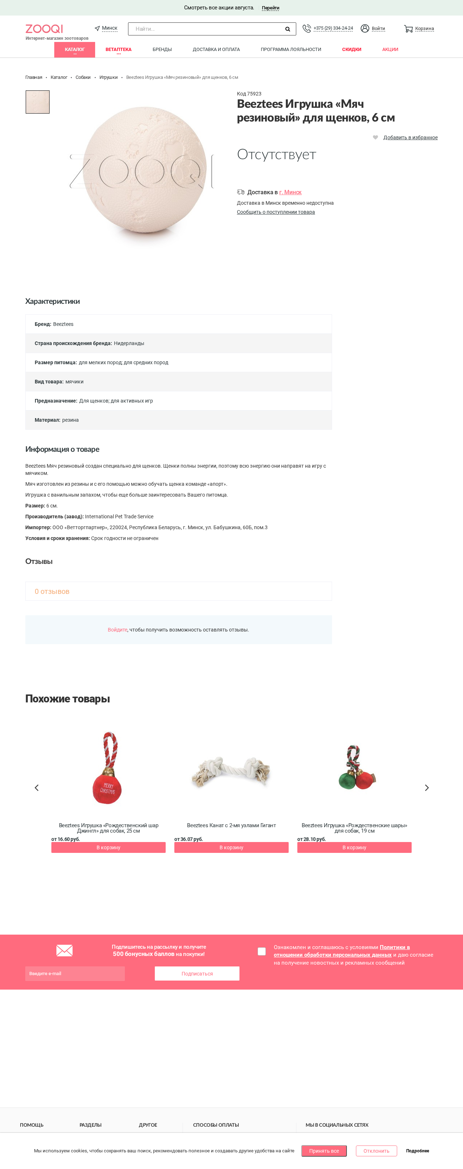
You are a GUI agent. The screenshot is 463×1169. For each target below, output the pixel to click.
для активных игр (132, 401)
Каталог (75, 49)
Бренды (162, 49)
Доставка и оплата (216, 49)
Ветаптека (119, 49)
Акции (390, 49)
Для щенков (94, 401)
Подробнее (417, 1151)
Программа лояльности (291, 49)
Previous (40, 800)
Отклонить (377, 1151)
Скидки (351, 49)
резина (70, 420)
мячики (74, 381)
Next (428, 795)
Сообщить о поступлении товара (276, 212)
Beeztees (63, 324)
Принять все (324, 1151)
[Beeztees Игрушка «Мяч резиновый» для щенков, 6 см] (38, 102)
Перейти (270, 7)
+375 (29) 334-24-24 (333, 28)
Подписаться (197, 974)
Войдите (117, 630)
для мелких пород (100, 362)
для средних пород (146, 362)
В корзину (108, 847)
